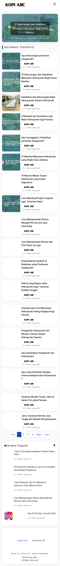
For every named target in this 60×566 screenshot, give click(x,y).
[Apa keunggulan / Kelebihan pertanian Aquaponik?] (11, 143)
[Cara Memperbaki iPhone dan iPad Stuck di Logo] (11, 247)
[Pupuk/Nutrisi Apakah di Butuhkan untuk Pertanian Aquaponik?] (11, 268)
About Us (15, 554)
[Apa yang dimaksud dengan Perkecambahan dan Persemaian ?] (11, 379)
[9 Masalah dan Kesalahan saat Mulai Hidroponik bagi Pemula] (11, 121)
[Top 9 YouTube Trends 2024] (8, 516)
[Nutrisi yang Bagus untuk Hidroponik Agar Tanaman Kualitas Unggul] (11, 290)
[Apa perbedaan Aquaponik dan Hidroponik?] (11, 358)
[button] (6, 28)
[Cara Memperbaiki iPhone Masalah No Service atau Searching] (11, 227)
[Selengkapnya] (28, 64)
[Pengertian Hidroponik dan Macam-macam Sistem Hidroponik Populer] (11, 338)
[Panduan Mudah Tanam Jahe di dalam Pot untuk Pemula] (11, 402)
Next (39, 434)
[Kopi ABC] (14, 4)
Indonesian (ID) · (39, 540)
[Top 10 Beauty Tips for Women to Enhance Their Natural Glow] (8, 486)
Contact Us (25, 554)
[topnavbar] (54, 4)
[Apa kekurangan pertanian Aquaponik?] (11, 61)
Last (47, 434)
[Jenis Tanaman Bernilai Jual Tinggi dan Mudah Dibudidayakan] (11, 421)
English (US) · (23, 540)
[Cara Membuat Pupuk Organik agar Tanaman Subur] (11, 203)
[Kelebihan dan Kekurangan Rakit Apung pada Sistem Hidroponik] (11, 102)
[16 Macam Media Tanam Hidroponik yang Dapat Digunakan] (11, 183)
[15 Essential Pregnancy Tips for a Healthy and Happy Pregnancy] (8, 471)
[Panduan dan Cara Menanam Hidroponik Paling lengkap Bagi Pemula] (11, 315)
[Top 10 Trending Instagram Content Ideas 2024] (8, 455)
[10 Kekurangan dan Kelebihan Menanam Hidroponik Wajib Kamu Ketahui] (11, 82)
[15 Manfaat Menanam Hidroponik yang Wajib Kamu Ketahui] (11, 162)
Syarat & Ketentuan (40, 554)
